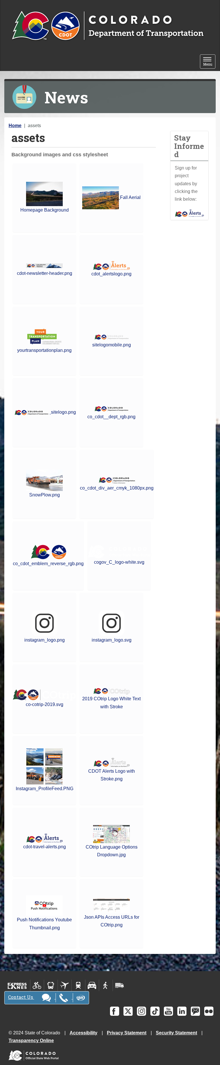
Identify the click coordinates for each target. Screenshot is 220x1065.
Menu (209, 62)
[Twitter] (128, 1011)
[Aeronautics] (65, 985)
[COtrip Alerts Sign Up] (189, 212)
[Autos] (92, 985)
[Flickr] (209, 1011)
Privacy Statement (126, 1032)
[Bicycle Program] (37, 985)
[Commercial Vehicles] (119, 985)
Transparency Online (31, 1040)
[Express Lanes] (17, 985)
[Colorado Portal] (35, 1054)
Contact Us (21, 997)
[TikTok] (155, 1011)
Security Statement (176, 1032)
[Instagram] (141, 1011)
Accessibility (83, 1032)
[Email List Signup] (195, 1011)
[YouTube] (168, 1011)
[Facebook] (114, 1011)
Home (15, 125)
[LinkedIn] (182, 1011)
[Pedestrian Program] (106, 985)
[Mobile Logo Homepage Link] (107, 26)
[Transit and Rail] (51, 985)
